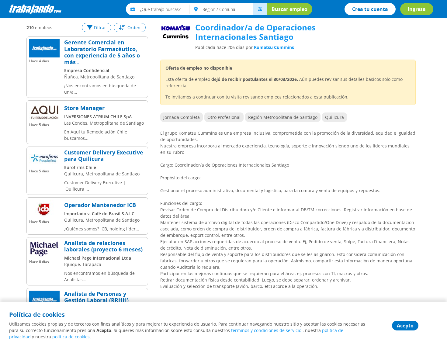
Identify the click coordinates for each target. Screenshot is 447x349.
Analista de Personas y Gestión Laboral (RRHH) (96, 297)
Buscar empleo (289, 9)
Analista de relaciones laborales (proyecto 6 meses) (103, 246)
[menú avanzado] (260, 9)
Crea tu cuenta (370, 9)
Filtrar (100, 27)
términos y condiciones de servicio (266, 330)
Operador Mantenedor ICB (100, 205)
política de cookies (71, 337)
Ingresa (417, 9)
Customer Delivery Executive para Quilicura (103, 155)
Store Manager (84, 108)
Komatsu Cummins (274, 47)
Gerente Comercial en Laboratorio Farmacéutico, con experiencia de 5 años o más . (102, 52)
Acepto (405, 325)
